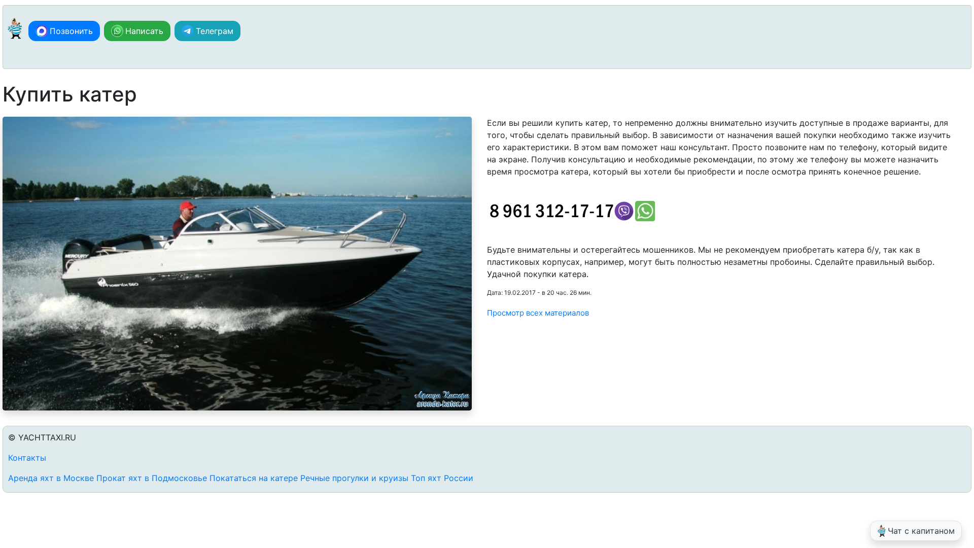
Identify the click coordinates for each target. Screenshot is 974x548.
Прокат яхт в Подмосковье (151, 478)
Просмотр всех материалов (538, 313)
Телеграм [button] (214, 31)
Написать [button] (144, 31)
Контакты (27, 458)
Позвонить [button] (71, 31)
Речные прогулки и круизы (354, 478)
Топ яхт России (442, 478)
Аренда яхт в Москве (51, 478)
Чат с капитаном (921, 531)
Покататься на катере (254, 478)
